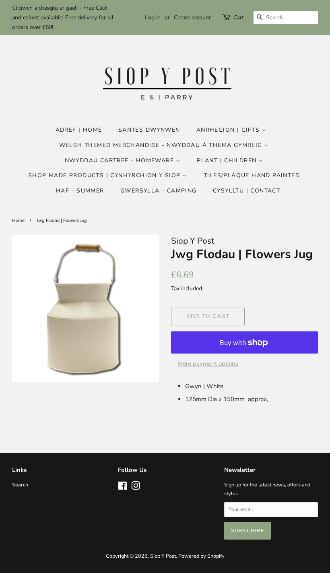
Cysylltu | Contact (246, 190)
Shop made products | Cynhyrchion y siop (105, 175)
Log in (153, 17)
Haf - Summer (80, 190)
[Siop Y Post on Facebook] (122, 487)
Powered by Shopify (201, 556)
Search (20, 484)
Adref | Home (79, 130)
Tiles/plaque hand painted (252, 175)
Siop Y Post (163, 556)
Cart (238, 17)
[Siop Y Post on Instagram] (135, 487)
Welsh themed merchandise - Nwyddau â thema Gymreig (161, 145)
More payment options (207, 364)
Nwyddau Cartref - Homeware (120, 160)
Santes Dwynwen (149, 130)
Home (18, 220)
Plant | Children (228, 160)
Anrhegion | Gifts (229, 130)
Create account (192, 17)
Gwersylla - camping (158, 190)
